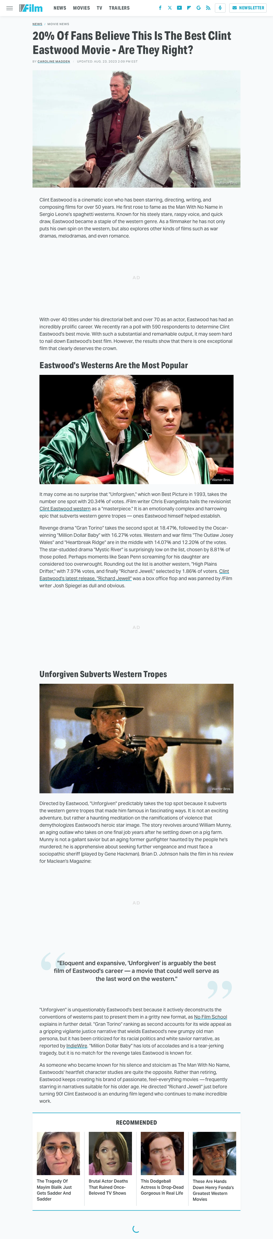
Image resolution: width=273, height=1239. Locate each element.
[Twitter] (170, 9)
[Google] (199, 9)
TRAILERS (119, 8)
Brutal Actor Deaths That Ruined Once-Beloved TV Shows (108, 1187)
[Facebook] (160, 9)
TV (99, 8)
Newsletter (251, 8)
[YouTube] (179, 9)
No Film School (210, 1017)
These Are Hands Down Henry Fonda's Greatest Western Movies (213, 1190)
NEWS (60, 8)
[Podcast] (220, 8)
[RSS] (208, 9)
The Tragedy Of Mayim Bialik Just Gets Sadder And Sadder (54, 1190)
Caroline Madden (54, 61)
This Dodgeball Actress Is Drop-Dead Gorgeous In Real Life (162, 1187)
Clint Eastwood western (65, 509)
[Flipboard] (189, 9)
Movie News (58, 24)
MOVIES (81, 8)
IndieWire (76, 1046)
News (37, 24)
